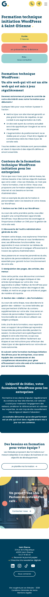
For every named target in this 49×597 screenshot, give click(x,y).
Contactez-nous (20, 511)
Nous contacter (24, 574)
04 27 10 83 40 (25, 555)
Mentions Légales (24, 593)
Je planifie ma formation (22, 466)
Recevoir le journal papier (26, 557)
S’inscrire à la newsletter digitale (26, 560)
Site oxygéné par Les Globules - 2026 (24, 588)
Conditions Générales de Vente (24, 590)
